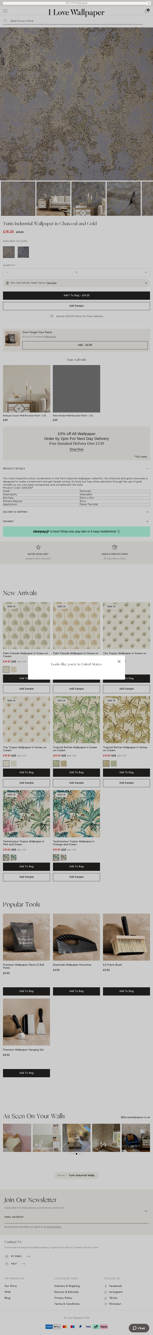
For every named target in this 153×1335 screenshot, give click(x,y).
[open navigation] (5, 11)
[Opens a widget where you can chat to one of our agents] (139, 1328)
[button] (149, 3)
